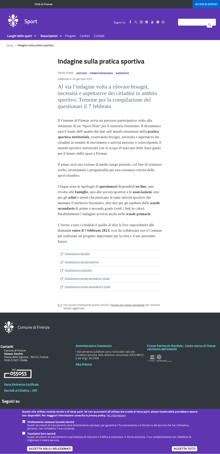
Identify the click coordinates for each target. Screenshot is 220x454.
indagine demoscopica (101, 73)
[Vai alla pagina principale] (13, 21)
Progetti (70, 36)
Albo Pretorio (84, 364)
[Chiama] (18, 374)
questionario (122, 73)
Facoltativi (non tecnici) (42, 433)
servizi (206, 4)
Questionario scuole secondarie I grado (87, 278)
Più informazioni (116, 415)
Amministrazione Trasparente (94, 346)
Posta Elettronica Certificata (21, 384)
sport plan (81, 73)
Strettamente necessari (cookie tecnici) (51, 422)
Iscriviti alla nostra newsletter (128, 305)
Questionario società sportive (82, 262)
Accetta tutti (184, 448)
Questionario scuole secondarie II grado (87, 287)
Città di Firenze (43, 4)
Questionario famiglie (77, 254)
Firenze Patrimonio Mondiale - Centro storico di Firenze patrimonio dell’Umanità (181, 347)
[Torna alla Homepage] (9, 327)
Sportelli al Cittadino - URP (20, 390)
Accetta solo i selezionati (50, 448)
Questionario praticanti (78, 270)
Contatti (99, 36)
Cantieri (85, 36)
